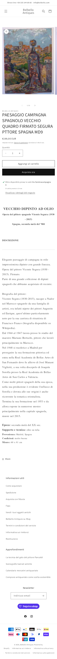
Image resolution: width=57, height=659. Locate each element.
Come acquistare (14, 486)
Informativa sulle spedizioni (44, 653)
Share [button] (8, 459)
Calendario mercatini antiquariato (22, 570)
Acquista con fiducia (15, 499)
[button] (6, 11)
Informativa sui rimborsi (17, 532)
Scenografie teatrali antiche (19, 564)
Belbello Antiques (27, 645)
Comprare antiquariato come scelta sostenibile (28, 577)
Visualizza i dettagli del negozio (20, 192)
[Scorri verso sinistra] (22, 105)
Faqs (8, 505)
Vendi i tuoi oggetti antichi (18, 512)
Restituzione (12, 539)
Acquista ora (28, 172)
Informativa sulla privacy (43, 648)
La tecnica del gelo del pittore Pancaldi (24, 557)
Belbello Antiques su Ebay (18, 519)
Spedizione (11, 492)
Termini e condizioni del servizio (21, 525)
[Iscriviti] (43, 595)
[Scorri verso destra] (35, 105)
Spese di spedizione (21, 143)
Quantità (6, 147)
